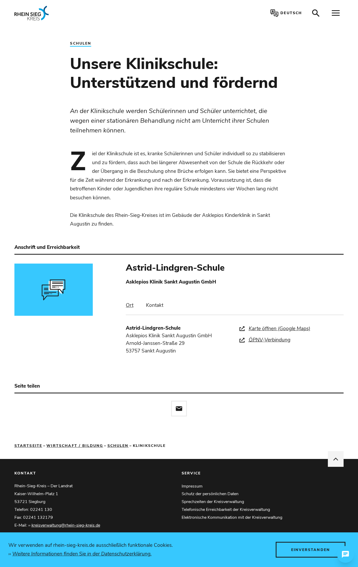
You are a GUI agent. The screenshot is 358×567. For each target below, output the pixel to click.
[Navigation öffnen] (336, 13)
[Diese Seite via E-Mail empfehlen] (179, 408)
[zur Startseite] (81, 13)
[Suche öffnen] (316, 13)
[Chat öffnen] (345, 554)
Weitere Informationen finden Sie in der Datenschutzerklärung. (81, 553)
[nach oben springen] (336, 459)
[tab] (129, 305)
